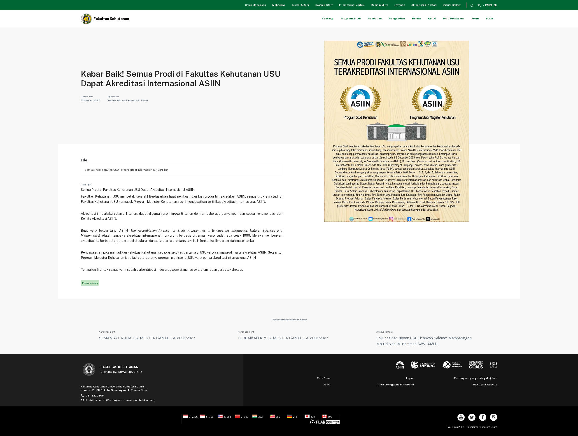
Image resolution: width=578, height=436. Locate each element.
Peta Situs (324, 378)
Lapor (410, 378)
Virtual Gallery (452, 5)
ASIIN (432, 18)
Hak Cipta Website (485, 384)
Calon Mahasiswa (255, 5)
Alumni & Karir (300, 5)
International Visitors (351, 5)
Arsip (327, 384)
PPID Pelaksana (453, 18)
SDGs (490, 18)
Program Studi (350, 18)
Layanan (399, 5)
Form (475, 18)
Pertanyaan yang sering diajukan (475, 378)
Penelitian (375, 18)
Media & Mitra (379, 5)
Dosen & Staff (324, 5)
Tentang (327, 18)
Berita (416, 18)
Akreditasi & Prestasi (424, 5)
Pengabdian (397, 18)
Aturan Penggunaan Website (395, 384)
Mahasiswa (279, 5)
